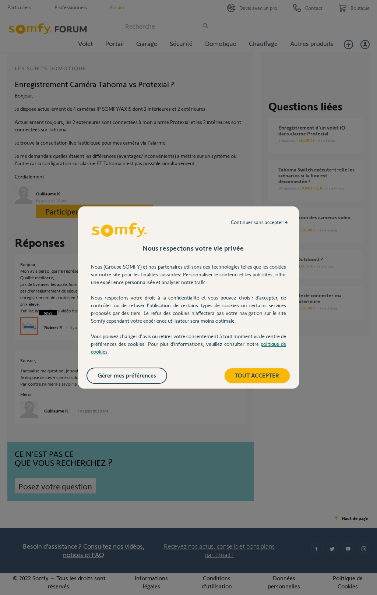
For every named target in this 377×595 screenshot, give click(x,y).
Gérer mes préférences (127, 375)
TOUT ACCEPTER (257, 375)
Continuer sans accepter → (259, 222)
